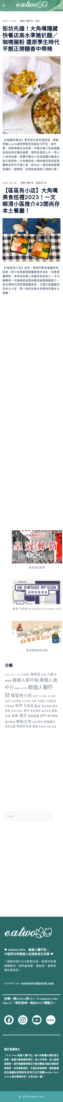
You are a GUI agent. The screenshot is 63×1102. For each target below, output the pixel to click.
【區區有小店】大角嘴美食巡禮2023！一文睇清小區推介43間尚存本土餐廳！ (31, 200)
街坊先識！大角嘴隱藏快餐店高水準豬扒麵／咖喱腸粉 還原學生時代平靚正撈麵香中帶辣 (31, 38)
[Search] (4, 5)
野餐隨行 (49, 721)
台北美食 (26, 701)
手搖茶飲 (9, 706)
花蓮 (34, 722)
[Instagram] (23, 1020)
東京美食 (46, 711)
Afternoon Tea (13, 674)
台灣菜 (41, 701)
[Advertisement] (31, 341)
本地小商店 (17, 711)
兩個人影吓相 (25, 680)
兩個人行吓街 (21, 688)
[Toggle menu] (59, 5)
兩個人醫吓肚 (26, 21)
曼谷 (37, 706)
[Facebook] (9, 1020)
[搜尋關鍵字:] (28, 816)
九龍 (50, 674)
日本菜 (29, 706)
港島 (15, 716)
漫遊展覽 (33, 716)
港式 (37, 21)
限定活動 (10, 726)
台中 (35, 695)
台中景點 (43, 696)
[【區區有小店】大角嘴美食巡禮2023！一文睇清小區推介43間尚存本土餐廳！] (31, 239)
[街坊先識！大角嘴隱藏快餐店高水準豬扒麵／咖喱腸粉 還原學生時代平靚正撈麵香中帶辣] (31, 94)
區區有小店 (41, 183)
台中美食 (52, 696)
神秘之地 (23, 721)
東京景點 (35, 710)
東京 (27, 710)
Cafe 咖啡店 (31, 674)
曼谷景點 (47, 706)
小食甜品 (51, 701)
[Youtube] (36, 1020)
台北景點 (16, 701)
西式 (40, 721)
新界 (19, 706)
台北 (8, 701)
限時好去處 (24, 726)
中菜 (43, 674)
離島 (35, 726)
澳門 (43, 716)
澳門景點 (52, 716)
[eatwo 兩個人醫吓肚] (31, 5)
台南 (33, 701)
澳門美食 (10, 721)
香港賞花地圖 (45, 727)
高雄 (54, 726)
